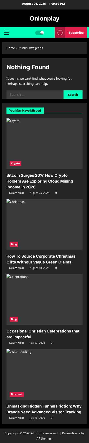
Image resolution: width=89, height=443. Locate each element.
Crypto (15, 163)
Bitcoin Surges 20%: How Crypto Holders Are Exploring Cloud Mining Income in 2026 (39, 181)
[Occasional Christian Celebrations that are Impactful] (44, 299)
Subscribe (76, 32)
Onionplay (44, 18)
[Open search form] (49, 32)
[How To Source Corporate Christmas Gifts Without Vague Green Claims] (44, 224)
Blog (14, 244)
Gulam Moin (16, 193)
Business (16, 394)
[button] (6, 32)
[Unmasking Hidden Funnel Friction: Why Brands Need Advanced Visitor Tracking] (44, 374)
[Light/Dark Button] (39, 32)
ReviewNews (71, 433)
